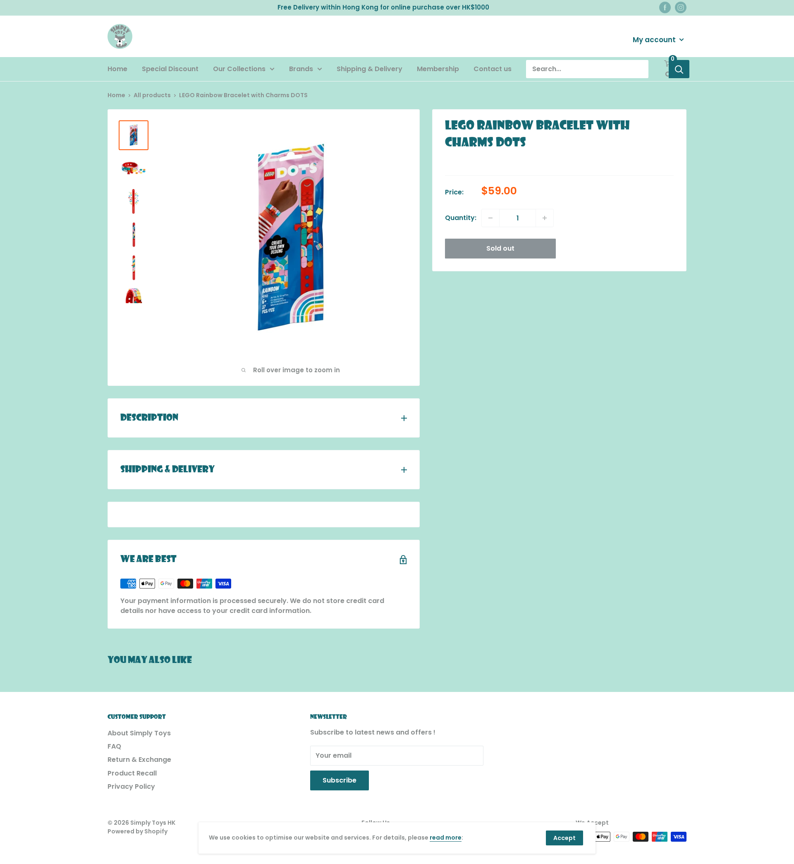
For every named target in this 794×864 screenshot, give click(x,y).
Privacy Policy (131, 786)
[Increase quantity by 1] (544, 218)
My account (655, 39)
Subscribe (339, 780)
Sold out (500, 248)
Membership (438, 69)
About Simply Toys (139, 733)
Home (117, 69)
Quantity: (460, 218)
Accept (564, 838)
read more (446, 837)
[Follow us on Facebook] (665, 7)
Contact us (493, 69)
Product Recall (132, 773)
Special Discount (170, 69)
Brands (301, 69)
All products (152, 95)
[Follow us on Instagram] (680, 7)
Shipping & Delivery (369, 69)
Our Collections (239, 69)
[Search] (679, 69)
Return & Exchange (139, 759)
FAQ (114, 746)
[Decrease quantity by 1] (490, 218)
